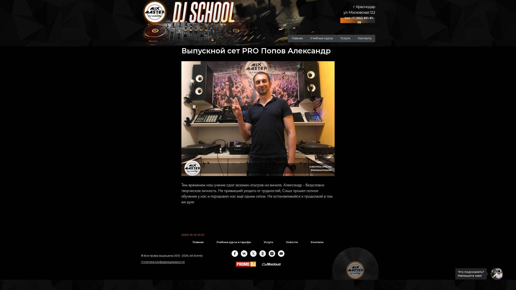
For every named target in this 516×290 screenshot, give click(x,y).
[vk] (244, 253)
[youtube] (281, 253)
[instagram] (272, 253)
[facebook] (235, 253)
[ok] (262, 253)
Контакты (317, 242)
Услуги (268, 242)
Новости (292, 242)
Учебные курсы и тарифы (233, 242)
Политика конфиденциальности (163, 261)
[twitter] (253, 253)
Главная (198, 242)
